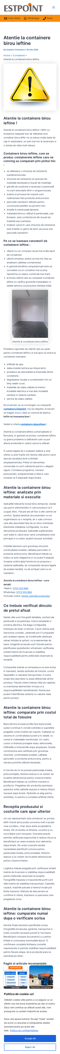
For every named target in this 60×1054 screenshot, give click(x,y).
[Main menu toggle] (53, 7)
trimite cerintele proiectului (35, 596)
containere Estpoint (15, 408)
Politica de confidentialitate (24, 1030)
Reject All (30, 1047)
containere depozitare (33, 424)
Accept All (30, 1038)
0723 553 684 (20, 588)
